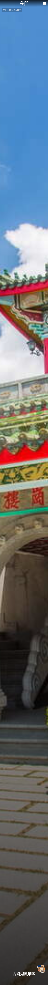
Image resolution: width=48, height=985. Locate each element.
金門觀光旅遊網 (24, 3)
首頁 (4, 10)
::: (0, 1)
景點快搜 (17, 10)
